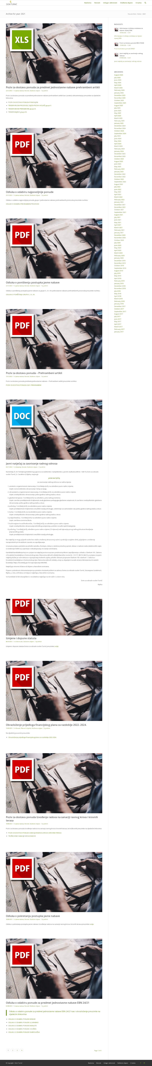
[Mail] (144, 1063)
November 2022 (120, 177)
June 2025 (117, 110)
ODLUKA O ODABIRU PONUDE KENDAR (21, 1019)
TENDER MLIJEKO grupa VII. (17, 112)
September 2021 (120, 212)
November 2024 (120, 128)
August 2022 (118, 184)
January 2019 (119, 283)
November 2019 (120, 263)
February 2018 (119, 301)
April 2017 (117, 324)
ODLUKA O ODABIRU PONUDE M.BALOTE (22, 1026)
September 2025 (120, 103)
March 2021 (118, 227)
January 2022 (119, 202)
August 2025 (118, 105)
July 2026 (117, 77)
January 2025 (119, 123)
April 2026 (117, 85)
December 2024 (119, 126)
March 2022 (118, 197)
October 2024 (119, 131)
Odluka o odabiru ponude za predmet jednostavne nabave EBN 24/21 (47, 1002)
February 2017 (119, 329)
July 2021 (117, 217)
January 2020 (119, 258)
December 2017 (119, 306)
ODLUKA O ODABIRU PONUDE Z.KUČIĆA (22, 1029)
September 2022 (120, 182)
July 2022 (117, 187)
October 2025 (119, 100)
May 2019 (117, 276)
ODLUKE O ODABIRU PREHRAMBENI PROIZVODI (22, 204)
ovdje (56, 646)
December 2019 (119, 261)
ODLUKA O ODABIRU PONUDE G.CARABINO (23, 1022)
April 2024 (117, 144)
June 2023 (117, 164)
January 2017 (119, 332)
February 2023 (119, 169)
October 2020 (119, 240)
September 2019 (120, 268)
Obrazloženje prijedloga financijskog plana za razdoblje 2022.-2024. (46, 725)
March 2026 (118, 88)
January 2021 (119, 233)
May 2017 (117, 321)
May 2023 (117, 166)
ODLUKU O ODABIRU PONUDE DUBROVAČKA (24, 1032)
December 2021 (119, 205)
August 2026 (118, 75)
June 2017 (117, 319)
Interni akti (19, 641)
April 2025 (117, 116)
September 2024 (120, 133)
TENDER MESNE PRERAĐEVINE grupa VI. (22, 109)
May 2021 (117, 222)
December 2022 (119, 174)
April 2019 (117, 278)
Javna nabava (20, 90)
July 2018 (117, 291)
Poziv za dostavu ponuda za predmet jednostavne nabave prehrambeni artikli (53, 87)
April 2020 (117, 250)
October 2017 (119, 309)
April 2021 (117, 225)
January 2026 (119, 93)
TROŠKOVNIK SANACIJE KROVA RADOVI (22, 836)
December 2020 (119, 235)
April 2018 (117, 296)
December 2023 (119, 154)
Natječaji (18, 467)
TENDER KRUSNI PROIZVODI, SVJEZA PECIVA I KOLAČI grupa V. (30, 105)
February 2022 (119, 199)
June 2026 (117, 80)
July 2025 (117, 108)
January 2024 (119, 151)
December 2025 (119, 95)
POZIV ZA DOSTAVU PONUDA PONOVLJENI (23, 102)
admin (46, 90)
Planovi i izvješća (26, 728)
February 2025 (119, 121)
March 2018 (118, 299)
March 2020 (118, 253)
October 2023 (119, 159)
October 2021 (119, 210)
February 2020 (119, 255)
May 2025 (117, 113)
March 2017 (118, 327)
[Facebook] (140, 1063)
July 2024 (117, 136)
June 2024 (117, 138)
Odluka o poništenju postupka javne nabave (32, 282)
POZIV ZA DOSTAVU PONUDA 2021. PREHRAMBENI (23, 385)
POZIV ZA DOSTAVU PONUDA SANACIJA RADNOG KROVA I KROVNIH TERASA (34, 833)
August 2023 (118, 161)
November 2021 (120, 207)
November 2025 (120, 98)
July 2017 (117, 316)
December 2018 (119, 286)
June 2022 (117, 189)
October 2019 (119, 265)
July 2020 (117, 243)
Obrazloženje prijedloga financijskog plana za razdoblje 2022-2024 (32, 737)
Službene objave (35, 90)
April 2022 (117, 194)
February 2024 (119, 149)
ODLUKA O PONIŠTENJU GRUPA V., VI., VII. (20, 294)
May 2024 (117, 141)
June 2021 (117, 220)
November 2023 (120, 156)
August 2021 (118, 215)
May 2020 (117, 248)
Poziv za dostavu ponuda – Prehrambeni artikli (34, 373)
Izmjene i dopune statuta (21, 638)
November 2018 (120, 288)
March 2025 (118, 118)
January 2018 (119, 304)
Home (139, 14)
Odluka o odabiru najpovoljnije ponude (29, 192)
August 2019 (118, 271)
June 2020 (117, 245)
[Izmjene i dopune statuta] (54, 617)
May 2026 (117, 83)
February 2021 (119, 230)
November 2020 (120, 238)
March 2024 (118, 146)
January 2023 (119, 172)
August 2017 (118, 314)
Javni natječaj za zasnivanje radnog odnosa (31, 463)
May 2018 (117, 293)
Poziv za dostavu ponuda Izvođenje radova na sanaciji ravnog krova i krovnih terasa (52, 818)
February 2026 (119, 90)
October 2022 (119, 179)
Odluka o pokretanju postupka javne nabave (33, 916)
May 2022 (117, 192)
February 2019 (119, 281)
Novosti (26, 90)
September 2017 (120, 311)
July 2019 (117, 273)
